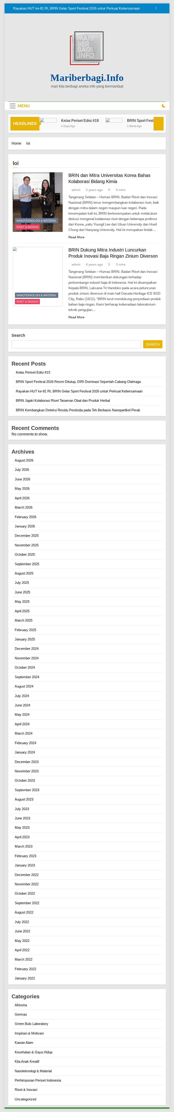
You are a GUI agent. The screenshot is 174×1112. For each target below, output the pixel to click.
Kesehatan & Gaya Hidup (33, 1052)
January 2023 (25, 865)
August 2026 (24, 460)
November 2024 (27, 658)
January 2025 (25, 639)
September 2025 (27, 564)
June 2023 (22, 818)
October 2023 (25, 780)
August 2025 (24, 573)
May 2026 (22, 488)
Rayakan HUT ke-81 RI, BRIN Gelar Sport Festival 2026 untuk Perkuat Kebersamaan (76, 5)
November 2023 (27, 771)
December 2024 (27, 648)
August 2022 (24, 912)
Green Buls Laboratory (31, 1024)
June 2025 (22, 592)
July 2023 (22, 809)
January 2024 (25, 752)
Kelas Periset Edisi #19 (71, 120)
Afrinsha (21, 1005)
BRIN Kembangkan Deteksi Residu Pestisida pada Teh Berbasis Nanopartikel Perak (78, 410)
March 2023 (23, 846)
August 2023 (24, 799)
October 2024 (25, 667)
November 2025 (27, 545)
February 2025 (25, 630)
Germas (21, 1014)
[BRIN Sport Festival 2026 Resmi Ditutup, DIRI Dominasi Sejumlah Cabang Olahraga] (105, 126)
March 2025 (23, 620)
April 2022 (22, 950)
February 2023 (25, 856)
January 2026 (25, 526)
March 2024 (23, 733)
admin (76, 190)
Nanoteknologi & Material (37, 220)
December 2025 (27, 535)
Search (18, 335)
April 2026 (22, 498)
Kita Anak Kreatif (27, 1061)
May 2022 (22, 941)
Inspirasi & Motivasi (29, 1033)
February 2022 (25, 969)
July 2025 (22, 583)
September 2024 (27, 677)
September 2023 (27, 790)
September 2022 (27, 903)
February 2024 (25, 743)
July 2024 (22, 696)
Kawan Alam (24, 1042)
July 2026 (22, 470)
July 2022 (22, 922)
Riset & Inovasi (27, 227)
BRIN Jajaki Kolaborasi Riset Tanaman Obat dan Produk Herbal (63, 400)
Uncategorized (25, 1099)
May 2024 (22, 714)
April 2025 (22, 611)
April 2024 (22, 724)
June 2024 (22, 705)
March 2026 (23, 507)
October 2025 (25, 554)
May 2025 (22, 601)
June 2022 (22, 931)
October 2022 (25, 893)
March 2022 (23, 959)
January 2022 (25, 978)
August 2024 (24, 686)
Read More (76, 237)
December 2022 (27, 875)
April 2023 (22, 837)
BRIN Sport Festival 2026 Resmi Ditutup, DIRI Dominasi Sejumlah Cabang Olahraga (78, 382)
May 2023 (22, 827)
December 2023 (27, 762)
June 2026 (22, 479)
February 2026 (25, 517)
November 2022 (27, 884)
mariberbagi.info (87, 77)
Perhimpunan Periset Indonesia (38, 1080)
